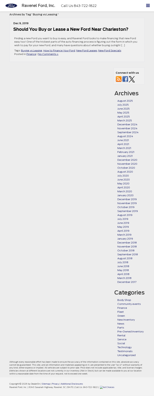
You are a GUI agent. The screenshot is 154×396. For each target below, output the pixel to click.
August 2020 (125, 171)
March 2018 (124, 278)
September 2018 (127, 254)
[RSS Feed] (119, 79)
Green (121, 315)
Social (121, 343)
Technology (124, 347)
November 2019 (127, 203)
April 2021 (123, 144)
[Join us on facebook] (125, 79)
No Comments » (48, 54)
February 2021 (125, 152)
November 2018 (127, 246)
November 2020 (127, 163)
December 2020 (127, 160)
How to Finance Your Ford (59, 50)
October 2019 (125, 207)
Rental (121, 335)
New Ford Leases (86, 50)
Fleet (120, 311)
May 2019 (123, 226)
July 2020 (123, 175)
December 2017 (126, 282)
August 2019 (124, 215)
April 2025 (123, 116)
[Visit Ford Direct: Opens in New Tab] (107, 387)
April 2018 (123, 274)
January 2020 (125, 195)
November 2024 (127, 128)
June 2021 (123, 140)
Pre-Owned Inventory (130, 331)
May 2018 (123, 270)
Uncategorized (126, 355)
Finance (31, 54)
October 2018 (125, 250)
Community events (129, 304)
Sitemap (46, 383)
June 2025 (123, 108)
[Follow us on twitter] (132, 79)
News (120, 323)
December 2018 (127, 242)
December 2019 (127, 199)
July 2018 (122, 262)
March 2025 (124, 120)
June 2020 (123, 179)
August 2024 (125, 136)
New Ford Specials (109, 50)
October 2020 (126, 167)
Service (121, 339)
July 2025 (123, 104)
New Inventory (126, 319)
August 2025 (125, 100)
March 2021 (124, 148)
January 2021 (125, 156)
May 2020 (123, 183)
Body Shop (124, 300)
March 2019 (124, 234)
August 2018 (124, 258)
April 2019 (123, 230)
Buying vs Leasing (31, 50)
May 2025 (123, 112)
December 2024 (127, 124)
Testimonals (124, 351)
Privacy (55, 383)
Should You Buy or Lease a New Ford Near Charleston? (70, 29)
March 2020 (124, 191)
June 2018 (123, 266)
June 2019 (123, 223)
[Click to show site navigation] (148, 5)
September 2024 (127, 132)
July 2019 (122, 219)
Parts (120, 327)
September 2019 (127, 211)
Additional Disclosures (72, 383)
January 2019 (125, 238)
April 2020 (123, 187)
